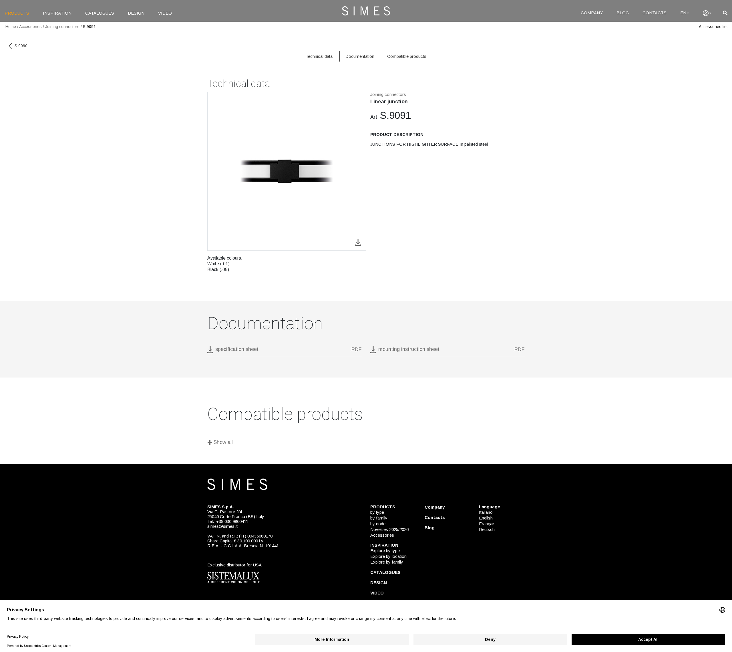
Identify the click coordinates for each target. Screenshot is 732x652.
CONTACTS (655, 12)
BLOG (622, 12)
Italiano (486, 512)
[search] (725, 13)
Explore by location (388, 556)
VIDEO (165, 13)
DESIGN (136, 13)
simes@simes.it (222, 526)
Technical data (319, 56)
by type (377, 512)
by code (377, 523)
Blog (430, 527)
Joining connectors (62, 26)
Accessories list (713, 26)
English (486, 517)
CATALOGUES (99, 13)
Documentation (359, 56)
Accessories (30, 26)
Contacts (435, 517)
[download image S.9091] (358, 241)
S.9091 (89, 26)
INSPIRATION (57, 13)
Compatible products (406, 56)
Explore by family (386, 562)
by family (378, 517)
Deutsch (487, 529)
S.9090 (21, 46)
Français (487, 523)
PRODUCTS (17, 13)
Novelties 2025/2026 (389, 529)
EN (683, 12)
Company (435, 507)
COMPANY (592, 12)
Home (10, 26)
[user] (707, 13)
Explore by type (385, 550)
